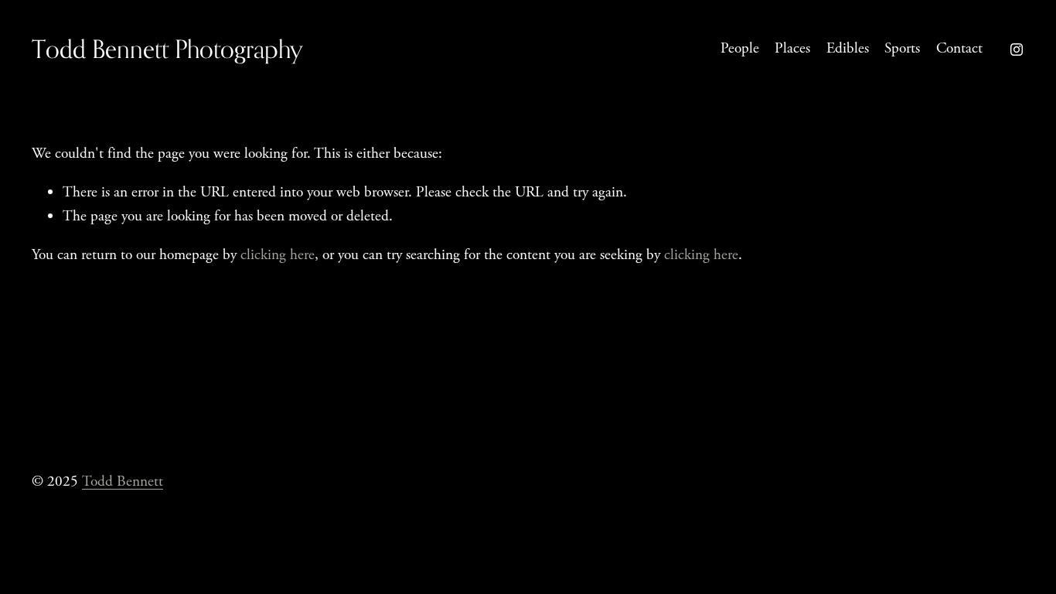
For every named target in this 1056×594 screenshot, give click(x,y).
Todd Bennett (122, 481)
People (739, 48)
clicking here (277, 255)
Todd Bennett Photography (167, 48)
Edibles (847, 48)
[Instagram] (1016, 49)
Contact (959, 48)
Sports (902, 48)
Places (792, 48)
